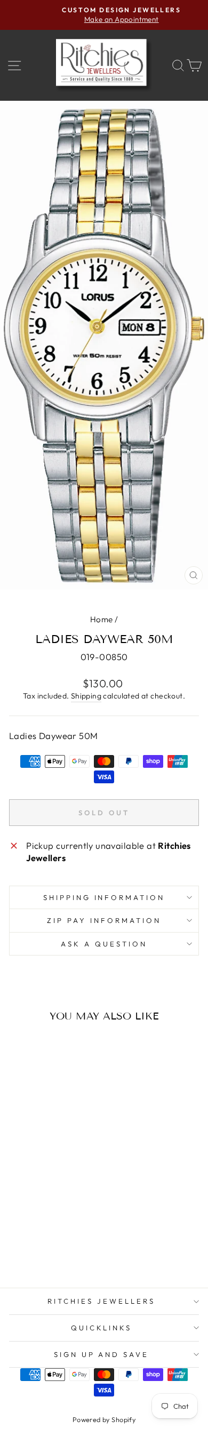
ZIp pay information (104, 920)
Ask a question (104, 944)
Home (101, 619)
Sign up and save (101, 1354)
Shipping (86, 696)
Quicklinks (101, 1327)
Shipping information (104, 897)
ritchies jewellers (101, 1301)
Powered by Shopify (104, 1419)
